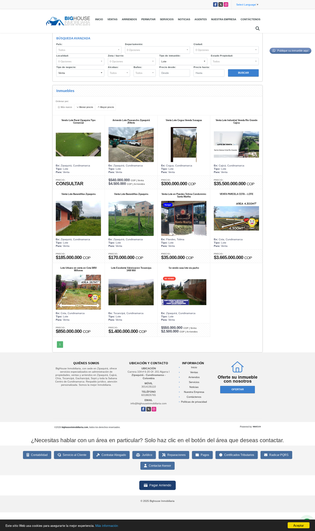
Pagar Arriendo (160, 485)
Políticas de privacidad (194, 401)
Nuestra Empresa (223, 19)
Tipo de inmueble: (170, 56)
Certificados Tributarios (239, 454)
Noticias (184, 19)
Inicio (99, 19)
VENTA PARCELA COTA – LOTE (236, 194)
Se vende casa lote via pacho (184, 268)
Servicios (167, 19)
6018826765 (148, 395)
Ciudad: (198, 44)
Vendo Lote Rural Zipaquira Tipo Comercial (78, 121)
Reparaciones (176, 454)
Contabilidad (39, 454)
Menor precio (86, 107)
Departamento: (134, 44)
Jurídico (147, 454)
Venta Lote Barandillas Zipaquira (78, 194)
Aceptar (298, 525)
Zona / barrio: (116, 56)
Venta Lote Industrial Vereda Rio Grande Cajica (236, 121)
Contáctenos (250, 19)
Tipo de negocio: (66, 67)
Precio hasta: (202, 67)
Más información (106, 525)
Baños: (138, 67)
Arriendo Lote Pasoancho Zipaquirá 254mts (131, 121)
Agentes (201, 19)
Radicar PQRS (279, 454)
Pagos (205, 454)
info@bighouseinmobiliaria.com (149, 403)
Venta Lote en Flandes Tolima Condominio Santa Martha (184, 195)
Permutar (148, 19)
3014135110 (148, 386)
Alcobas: (113, 67)
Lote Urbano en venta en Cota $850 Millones (78, 269)
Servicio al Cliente (74, 454)
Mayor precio (107, 107)
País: (59, 44)
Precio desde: (167, 67)
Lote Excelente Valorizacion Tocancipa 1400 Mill (131, 269)
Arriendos (129, 19)
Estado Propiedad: (222, 56)
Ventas (112, 19)
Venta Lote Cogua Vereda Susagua (184, 120)
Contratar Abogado (114, 454)
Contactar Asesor (160, 465)
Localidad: (62, 56)
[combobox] (88, 50)
